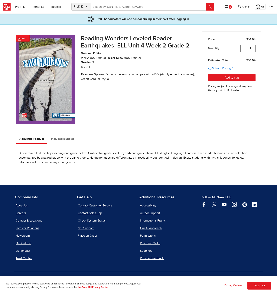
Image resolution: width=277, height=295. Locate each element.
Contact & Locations (29, 220)
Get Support (86, 228)
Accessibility (148, 205)
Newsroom (23, 235)
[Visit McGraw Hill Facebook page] (204, 204)
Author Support (150, 213)
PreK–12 (20, 6)
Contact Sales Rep (90, 213)
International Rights (153, 220)
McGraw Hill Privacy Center (93, 287)
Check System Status (92, 220)
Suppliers (146, 250)
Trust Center (24, 258)
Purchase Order (150, 243)
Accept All (259, 285)
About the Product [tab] (31, 138)
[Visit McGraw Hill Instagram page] (234, 204)
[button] (244, 6)
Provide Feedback (152, 258)
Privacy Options (233, 285)
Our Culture (23, 243)
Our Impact (23, 250)
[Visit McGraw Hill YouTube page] (224, 204)
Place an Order (87, 235)
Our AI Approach (151, 228)
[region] (138, 285)
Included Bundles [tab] (62, 138)
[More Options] (271, 6)
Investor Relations (27, 228)
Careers (21, 213)
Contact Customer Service (95, 205)
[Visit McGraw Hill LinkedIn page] (254, 204)
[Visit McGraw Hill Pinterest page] (244, 204)
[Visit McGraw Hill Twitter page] (214, 204)
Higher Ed (37, 6)
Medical (56, 6)
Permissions (148, 235)
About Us (22, 205)
